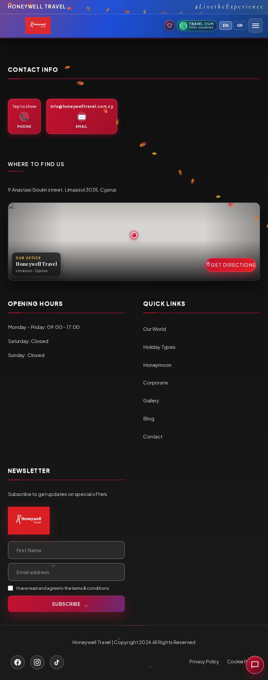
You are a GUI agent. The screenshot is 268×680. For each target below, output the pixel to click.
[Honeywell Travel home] (29, 520)
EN (225, 25)
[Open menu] (255, 25)
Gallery (151, 400)
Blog (148, 418)
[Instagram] (37, 662)
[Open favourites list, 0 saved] (169, 25)
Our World (154, 329)
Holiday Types (159, 347)
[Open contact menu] (255, 666)
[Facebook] (17, 662)
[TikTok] (57, 662)
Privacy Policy (204, 661)
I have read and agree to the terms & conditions (62, 588)
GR (240, 25)
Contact (152, 436)
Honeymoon (157, 365)
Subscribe (66, 604)
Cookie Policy (242, 661)
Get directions (233, 265)
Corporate (155, 382)
